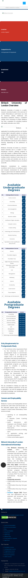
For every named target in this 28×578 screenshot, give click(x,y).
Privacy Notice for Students (10, 538)
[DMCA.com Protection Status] (9, 517)
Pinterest (8, 515)
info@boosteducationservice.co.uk (17, 571)
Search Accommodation (9, 525)
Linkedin (22, 515)
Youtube (12, 515)
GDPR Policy (7, 534)
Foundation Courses (9, 547)
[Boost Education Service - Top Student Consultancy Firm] (8, 2)
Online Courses (8, 556)
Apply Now (24, 197)
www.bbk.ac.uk (4, 92)
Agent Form (7, 540)
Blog (5, 529)
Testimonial (7, 532)
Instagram (17, 515)
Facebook (3, 515)
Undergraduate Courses (10, 549)
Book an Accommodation (10, 527)
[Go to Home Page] (2, 8)
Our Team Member (8, 531)
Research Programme (9, 554)
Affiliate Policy (7, 536)
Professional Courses (9, 553)
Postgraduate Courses (9, 551)
